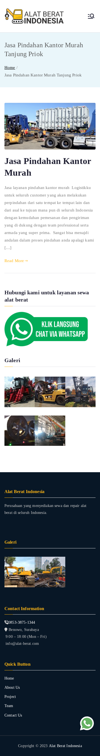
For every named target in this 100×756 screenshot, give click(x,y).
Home (9, 678)
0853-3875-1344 (21, 622)
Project (10, 697)
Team (8, 706)
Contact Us (13, 715)
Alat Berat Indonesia (65, 746)
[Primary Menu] (91, 16)
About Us (12, 687)
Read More (14, 260)
